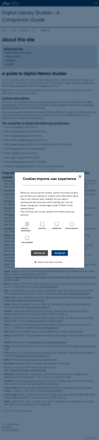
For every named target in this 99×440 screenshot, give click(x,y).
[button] (49, 262)
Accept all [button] (60, 253)
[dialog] (49, 220)
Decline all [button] (39, 253)
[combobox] (80, 176)
